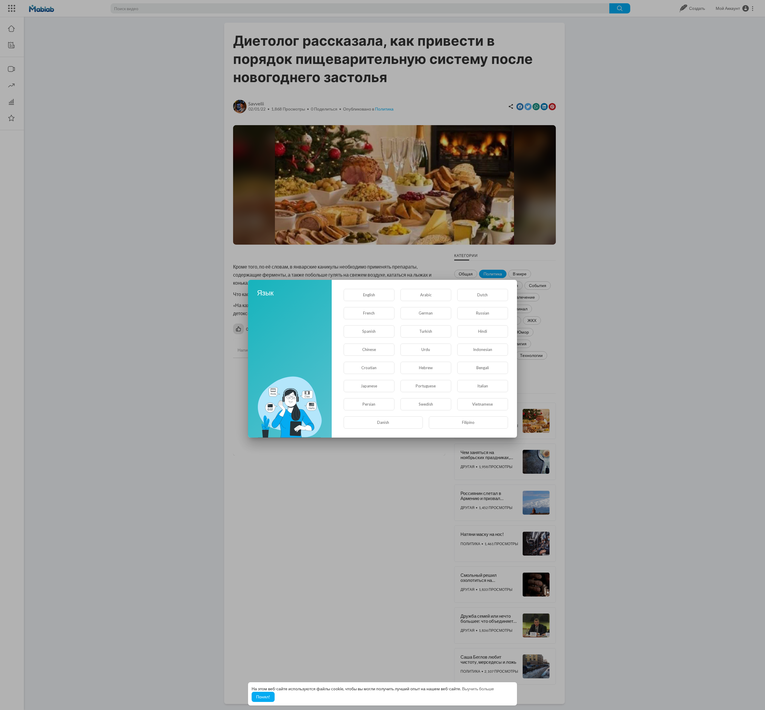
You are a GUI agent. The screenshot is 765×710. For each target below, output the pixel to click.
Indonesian (482, 349)
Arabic (426, 294)
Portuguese (426, 386)
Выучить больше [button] (478, 688)
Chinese (369, 349)
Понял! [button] (263, 696)
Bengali (482, 367)
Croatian (369, 367)
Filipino (468, 422)
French (369, 313)
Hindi (482, 331)
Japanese (369, 386)
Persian (368, 404)
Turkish (425, 331)
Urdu (425, 349)
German (426, 313)
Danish (383, 422)
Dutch (482, 294)
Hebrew (426, 367)
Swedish (426, 404)
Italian (482, 386)
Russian (482, 313)
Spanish (369, 331)
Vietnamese (482, 404)
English (369, 294)
